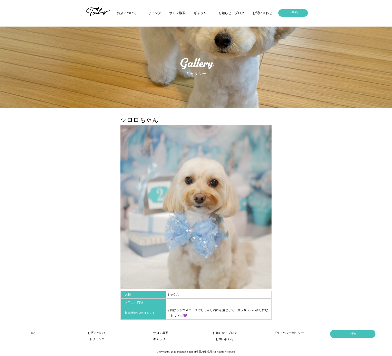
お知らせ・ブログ (231, 13)
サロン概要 (177, 13)
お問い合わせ (262, 13)
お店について (127, 13)
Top (32, 333)
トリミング (153, 13)
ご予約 (293, 13)
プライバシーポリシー (288, 333)
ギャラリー (202, 13)
